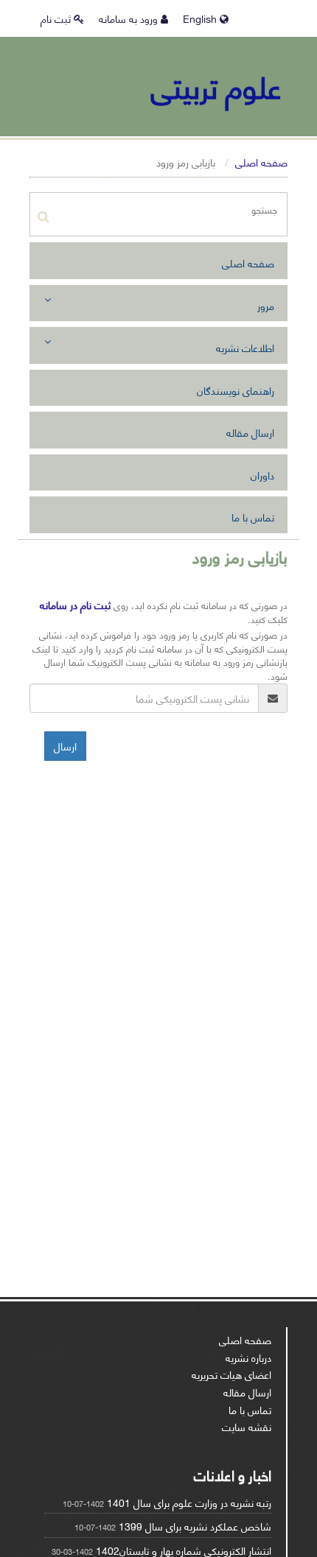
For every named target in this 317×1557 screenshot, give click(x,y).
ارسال (65, 746)
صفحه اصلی (261, 161)
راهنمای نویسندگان (235, 390)
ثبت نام (57, 18)
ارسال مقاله (250, 432)
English (201, 18)
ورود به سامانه (130, 18)
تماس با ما (252, 516)
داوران (262, 474)
